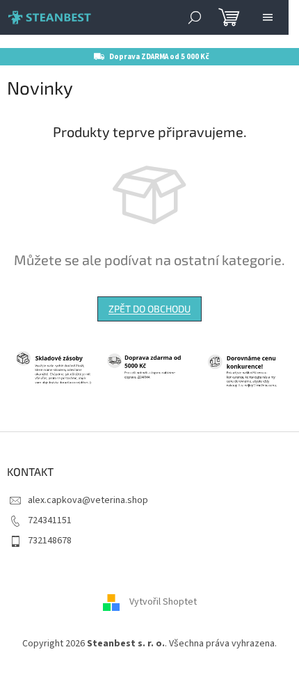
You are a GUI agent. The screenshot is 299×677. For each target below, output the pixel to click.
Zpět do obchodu (149, 308)
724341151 (50, 520)
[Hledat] (195, 17)
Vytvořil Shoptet (163, 602)
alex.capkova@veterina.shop (88, 500)
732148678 (50, 541)
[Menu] (268, 17)
